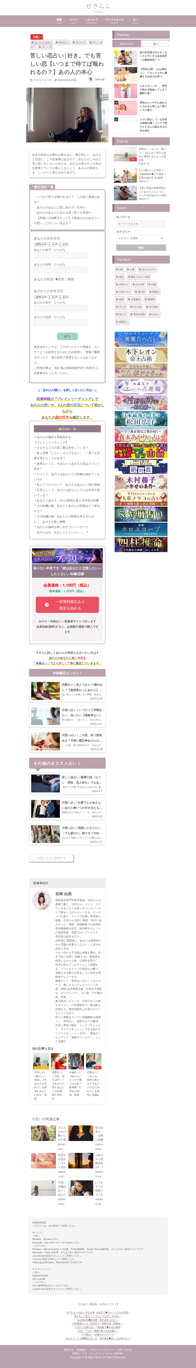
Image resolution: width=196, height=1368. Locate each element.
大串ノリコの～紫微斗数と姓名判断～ (97, 1330)
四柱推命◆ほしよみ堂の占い (114, 1338)
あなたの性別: (44, 279)
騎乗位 (155, 291)
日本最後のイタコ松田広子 (86, 1323)
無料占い (64, 42)
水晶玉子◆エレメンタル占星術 (112, 1312)
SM (120, 269)
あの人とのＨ (149, 269)
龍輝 (121, 299)
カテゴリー (123, 232)
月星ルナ (123, 284)
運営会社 (69, 1349)
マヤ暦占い (87, 1334)
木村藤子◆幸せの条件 (108, 1327)
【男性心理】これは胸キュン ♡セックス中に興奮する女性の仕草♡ (153, 72)
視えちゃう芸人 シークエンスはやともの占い (97, 1315)
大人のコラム (127, 43)
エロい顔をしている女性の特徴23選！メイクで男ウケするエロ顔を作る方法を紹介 (153, 124)
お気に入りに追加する (51, 858)
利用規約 (82, 1349)
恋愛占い (123, 321)
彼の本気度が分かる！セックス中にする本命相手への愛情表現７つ (153, 55)
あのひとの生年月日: (49, 290)
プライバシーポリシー (101, 1349)
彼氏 (121, 276)
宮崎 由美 (100, 79)
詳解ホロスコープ (104, 1334)
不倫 (153, 284)
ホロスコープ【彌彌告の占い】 (81, 1338)
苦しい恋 (47, 47)
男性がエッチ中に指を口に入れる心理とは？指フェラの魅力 (153, 106)
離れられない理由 (140, 276)
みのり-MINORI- (115, 1353)
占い (155, 43)
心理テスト (125, 291)
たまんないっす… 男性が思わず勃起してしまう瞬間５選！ (153, 89)
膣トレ (122, 314)
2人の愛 (140, 284)
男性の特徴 (139, 314)
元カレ (155, 314)
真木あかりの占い (109, 1319)
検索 (141, 247)
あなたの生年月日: (47, 238)
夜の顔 (141, 291)
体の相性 (153, 306)
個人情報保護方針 (71, 367)
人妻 (132, 269)
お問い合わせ (124, 1349)
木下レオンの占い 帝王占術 (81, 1312)
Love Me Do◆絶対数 (87, 1319)
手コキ (122, 306)
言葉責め (135, 299)
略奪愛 (151, 299)
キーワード (123, 217)
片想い (36, 37)
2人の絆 (137, 306)
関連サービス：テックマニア (89, 1353)
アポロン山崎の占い (85, 1327)
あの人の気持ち (43, 42)
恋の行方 (81, 42)
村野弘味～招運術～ (112, 1323)
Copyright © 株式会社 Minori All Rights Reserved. (98, 1357)
